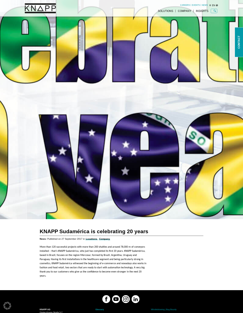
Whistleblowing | (158, 309)
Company (184, 11)
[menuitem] (185, 5)
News (205, 5)
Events (196, 5)
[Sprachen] (217, 5)
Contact (239, 42)
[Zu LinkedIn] (136, 299)
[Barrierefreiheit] (210, 5)
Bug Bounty (171, 309)
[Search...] (215, 11)
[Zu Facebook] (106, 299)
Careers (185, 5)
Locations (91, 239)
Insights (202, 11)
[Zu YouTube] (116, 299)
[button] (7, 305)
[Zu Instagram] (126, 299)
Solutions (165, 11)
